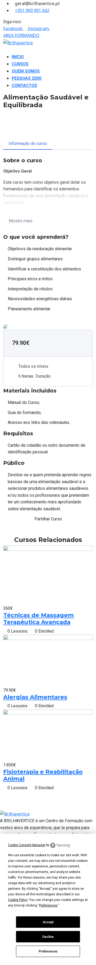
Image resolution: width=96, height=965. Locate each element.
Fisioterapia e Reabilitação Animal (43, 775)
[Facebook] (46, 532)
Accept (48, 922)
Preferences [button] (48, 905)
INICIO (18, 56)
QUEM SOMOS (26, 71)
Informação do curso (28, 143)
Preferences (48, 951)
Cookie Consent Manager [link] (26, 845)
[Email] (50, 532)
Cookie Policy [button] (17, 900)
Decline (48, 937)
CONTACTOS (24, 85)
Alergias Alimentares (35, 697)
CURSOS (20, 63)
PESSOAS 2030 (26, 78)
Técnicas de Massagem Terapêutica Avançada (38, 618)
